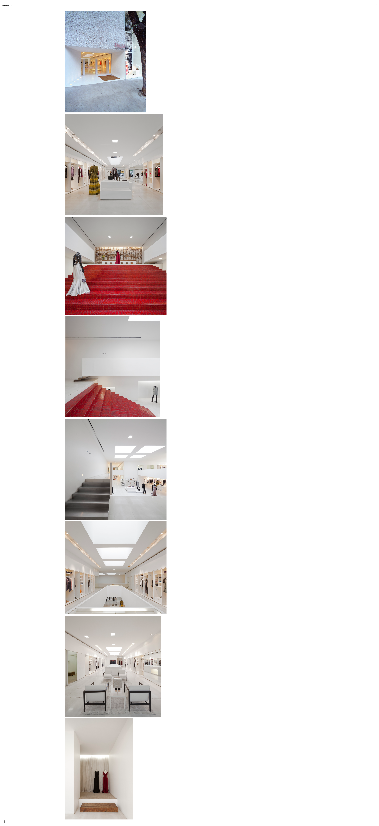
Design (328, 5)
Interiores (319, 5)
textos (353, 5)
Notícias (4, 16)
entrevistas (5, 18)
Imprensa (361, 5)
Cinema (335, 5)
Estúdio (369, 5)
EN (376, 5)
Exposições (344, 5)
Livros (4, 20)
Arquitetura (309, 5)
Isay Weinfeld (6, 5)
